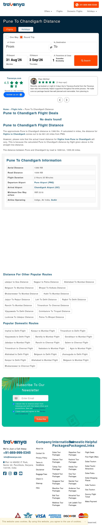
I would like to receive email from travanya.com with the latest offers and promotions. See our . (31, 406)
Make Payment (91, 501)
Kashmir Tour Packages (74, 460)
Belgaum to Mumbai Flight (76, 360)
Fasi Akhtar (44, 79)
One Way (14, 37)
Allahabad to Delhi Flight (17, 354)
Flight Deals (89, 452)
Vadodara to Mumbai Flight (52, 348)
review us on (12, 94)
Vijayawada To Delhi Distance (19, 311)
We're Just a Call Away (15, 448)
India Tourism (90, 485)
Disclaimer (40, 469)
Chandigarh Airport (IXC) (47, 187)
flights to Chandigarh (14, 134)
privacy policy (39, 408)
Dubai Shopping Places (91, 479)
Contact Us (40, 453)
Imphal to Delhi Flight (15, 330)
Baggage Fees (41, 474)
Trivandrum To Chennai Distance (53, 305)
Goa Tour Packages (72, 475)
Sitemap (39, 483)
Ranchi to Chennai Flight (48, 342)
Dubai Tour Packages (56, 453)
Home (6, 109)
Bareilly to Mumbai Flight (47, 336)
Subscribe (41, 419)
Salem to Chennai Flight (76, 342)
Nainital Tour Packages (73, 482)
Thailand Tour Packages (57, 475)
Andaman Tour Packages (74, 489)
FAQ (37, 488)
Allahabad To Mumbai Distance (79, 282)
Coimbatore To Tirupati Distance (54, 311)
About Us (39, 448)
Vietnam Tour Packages (57, 460)
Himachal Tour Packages (74, 496)
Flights (60, 11)
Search (87, 60)
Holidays (91, 11)
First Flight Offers (92, 456)
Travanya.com (14, 78)
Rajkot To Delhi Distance (74, 299)
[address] (4, 462)
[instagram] (10, 474)
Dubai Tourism (90, 461)
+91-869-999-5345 (87, 4)
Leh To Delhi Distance (46, 299)
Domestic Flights (74, 11)
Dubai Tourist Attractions (90, 467)
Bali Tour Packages (56, 496)
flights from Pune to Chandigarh (74, 139)
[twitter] (15, 474)
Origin (12, 42)
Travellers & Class (63, 55)
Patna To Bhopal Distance (51, 317)
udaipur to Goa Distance (16, 282)
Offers (47, 11)
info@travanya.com (12, 457)
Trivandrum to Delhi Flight (72, 330)
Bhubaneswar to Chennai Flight (20, 366)
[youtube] (20, 474)
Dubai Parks (90, 473)
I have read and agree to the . (30, 412)
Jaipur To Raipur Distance (17, 299)
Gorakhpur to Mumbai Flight (78, 336)
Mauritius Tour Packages (57, 489)
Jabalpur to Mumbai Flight (17, 342)
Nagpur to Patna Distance (46, 282)
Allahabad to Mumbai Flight (44, 360)
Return (35, 55)
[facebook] (5, 474)
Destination (61, 42)
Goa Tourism (90, 489)
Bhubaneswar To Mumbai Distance (21, 293)
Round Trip (29, 37)
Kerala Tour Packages (73, 468)
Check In (39, 478)
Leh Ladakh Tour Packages (75, 503)
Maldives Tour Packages (57, 503)
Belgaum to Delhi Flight (45, 354)
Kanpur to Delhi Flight (15, 360)
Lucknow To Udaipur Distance (19, 317)
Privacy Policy (41, 457)
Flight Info (16, 109)
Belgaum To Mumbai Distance (19, 287)
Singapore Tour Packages (58, 482)
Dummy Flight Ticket (90, 495)
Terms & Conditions (40, 463)
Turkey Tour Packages (56, 468)
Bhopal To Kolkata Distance (52, 287)
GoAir (54, 200)
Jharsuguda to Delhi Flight (75, 354)
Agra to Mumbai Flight (80, 348)
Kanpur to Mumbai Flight (43, 330)
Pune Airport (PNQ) (44, 182)
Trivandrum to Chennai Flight (19, 348)
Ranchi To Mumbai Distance (18, 305)
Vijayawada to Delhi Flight (17, 336)
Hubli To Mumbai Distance (56, 293)
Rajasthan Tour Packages (74, 453)
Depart (11, 55)
